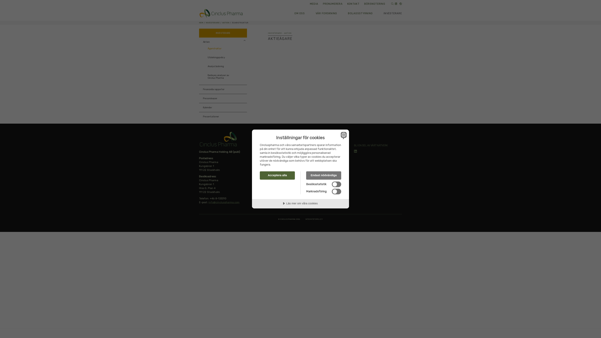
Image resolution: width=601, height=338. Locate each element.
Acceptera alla (277, 175)
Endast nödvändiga (324, 175)
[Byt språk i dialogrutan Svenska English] (343, 135)
